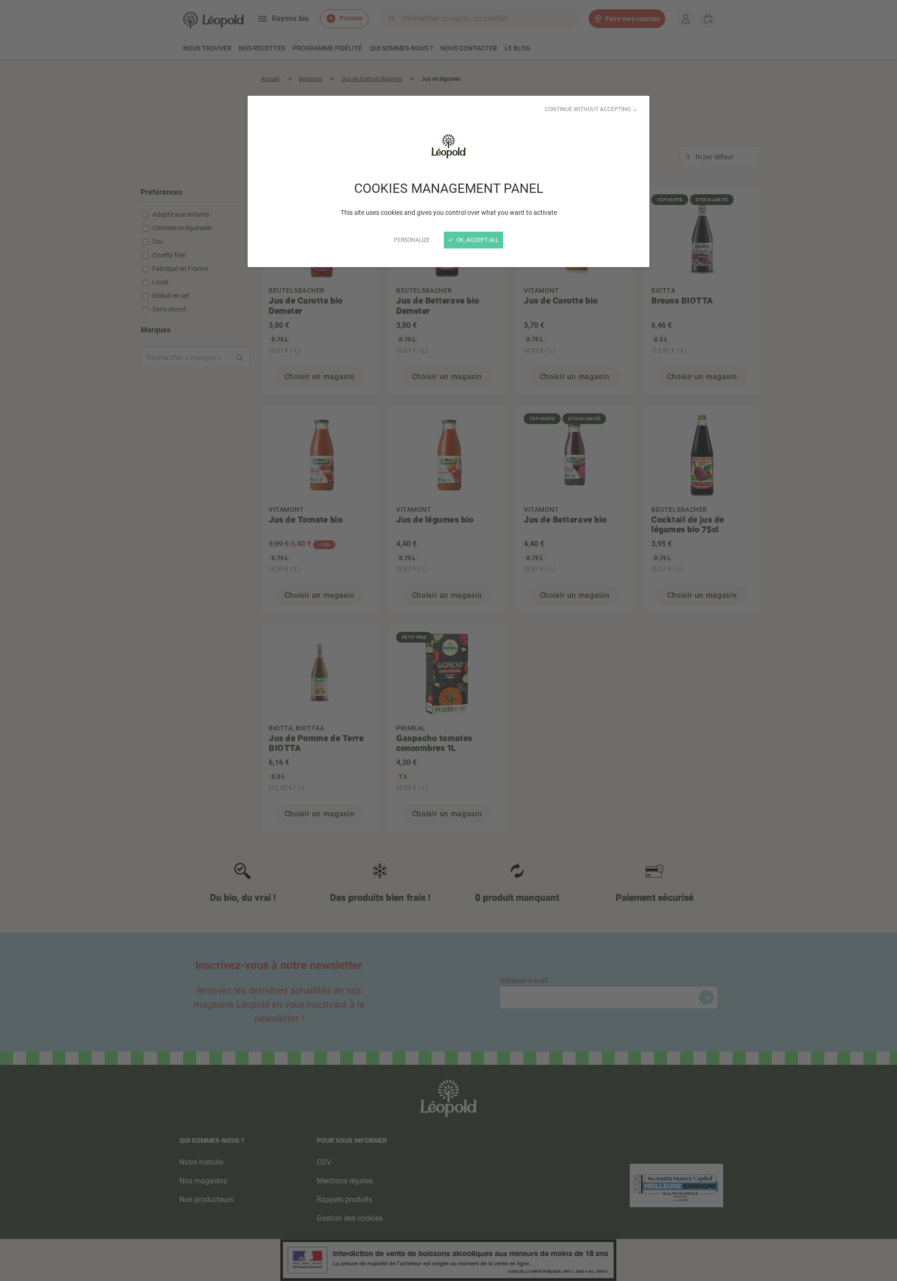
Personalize (412, 240)
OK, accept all (476, 240)
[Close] (448, 640)
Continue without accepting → (591, 109)
